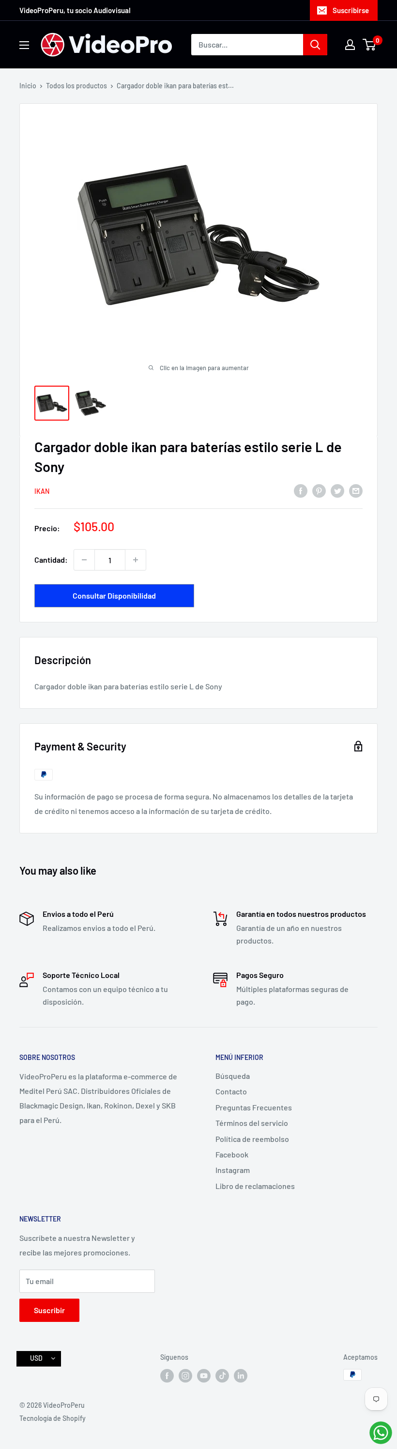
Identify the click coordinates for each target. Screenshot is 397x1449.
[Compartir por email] (356, 490)
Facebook (231, 1154)
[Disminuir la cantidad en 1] (84, 560)
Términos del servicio (251, 1122)
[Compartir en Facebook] (300, 490)
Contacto (231, 1091)
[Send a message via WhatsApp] (380, 1432)
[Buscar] (315, 44)
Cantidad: (51, 559)
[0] (370, 44)
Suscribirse (351, 10)
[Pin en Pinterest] (319, 490)
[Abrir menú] (24, 45)
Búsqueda (232, 1075)
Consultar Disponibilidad (114, 595)
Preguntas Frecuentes (253, 1107)
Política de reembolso (252, 1138)
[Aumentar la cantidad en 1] (135, 560)
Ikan (41, 491)
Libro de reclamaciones (255, 1185)
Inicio (27, 85)
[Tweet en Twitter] (337, 490)
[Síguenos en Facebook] (167, 1376)
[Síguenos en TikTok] (222, 1376)
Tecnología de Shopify (52, 1418)
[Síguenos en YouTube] (204, 1376)
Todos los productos (76, 85)
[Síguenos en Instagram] (185, 1376)
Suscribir (49, 1310)
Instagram (232, 1169)
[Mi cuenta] (350, 44)
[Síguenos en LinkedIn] (240, 1376)
